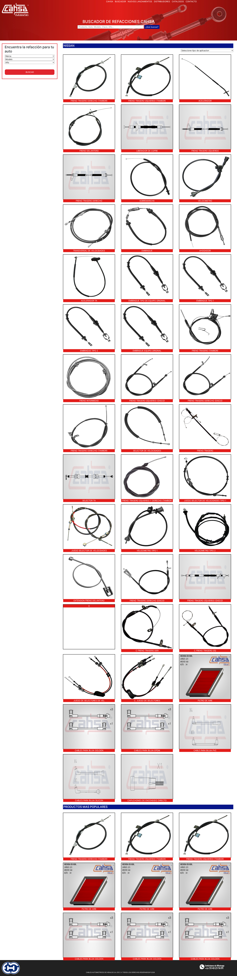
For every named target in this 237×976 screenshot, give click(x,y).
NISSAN (68, 45)
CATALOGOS (178, 1)
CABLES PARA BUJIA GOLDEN (89, 750)
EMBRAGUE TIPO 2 (89, 350)
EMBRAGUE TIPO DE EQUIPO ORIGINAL (147, 300)
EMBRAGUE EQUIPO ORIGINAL (147, 350)
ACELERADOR (205, 101)
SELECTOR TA (89, 500)
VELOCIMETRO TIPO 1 (147, 550)
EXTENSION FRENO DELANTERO (89, 600)
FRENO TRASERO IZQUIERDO (205, 151)
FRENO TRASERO (205, 450)
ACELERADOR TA (89, 300)
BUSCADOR (120, 1)
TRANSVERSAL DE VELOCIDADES (89, 250)
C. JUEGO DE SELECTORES (147, 700)
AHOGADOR (205, 250)
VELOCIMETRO (205, 201)
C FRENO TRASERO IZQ (205, 650)
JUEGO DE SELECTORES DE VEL (89, 700)
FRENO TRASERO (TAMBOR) (205, 350)
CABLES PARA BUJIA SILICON (89, 800)
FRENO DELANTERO (89, 151)
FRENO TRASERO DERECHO (89, 201)
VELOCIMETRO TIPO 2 (205, 550)
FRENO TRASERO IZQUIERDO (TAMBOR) (147, 101)
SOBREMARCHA (147, 201)
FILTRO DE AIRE (205, 700)
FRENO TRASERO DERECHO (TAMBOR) (89, 101)
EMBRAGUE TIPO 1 (205, 300)
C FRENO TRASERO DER (147, 650)
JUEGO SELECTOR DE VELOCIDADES (89, 550)
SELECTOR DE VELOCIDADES (147, 450)
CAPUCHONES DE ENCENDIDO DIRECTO (147, 800)
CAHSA (109, 1)
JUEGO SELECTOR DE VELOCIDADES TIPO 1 (205, 500)
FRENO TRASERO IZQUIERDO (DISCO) (147, 400)
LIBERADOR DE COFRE (147, 151)
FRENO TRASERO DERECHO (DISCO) (205, 400)
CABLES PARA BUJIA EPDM (147, 750)
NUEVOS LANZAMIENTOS (140, 1)
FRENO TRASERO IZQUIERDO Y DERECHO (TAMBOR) (147, 500)
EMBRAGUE (147, 250)
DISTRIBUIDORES (162, 1)
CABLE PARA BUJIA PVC (205, 750)
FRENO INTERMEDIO (89, 400)
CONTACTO (191, 1)
